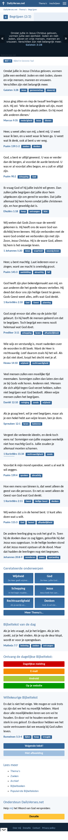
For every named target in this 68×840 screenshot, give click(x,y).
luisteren (36, 424)
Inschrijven (54, 3)
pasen (42, 557)
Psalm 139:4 (10, 475)
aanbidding (25, 272)
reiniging (25, 403)
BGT (7, 61)
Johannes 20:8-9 (12, 557)
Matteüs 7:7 (10, 645)
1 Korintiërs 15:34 (13, 454)
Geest (36, 303)
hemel (31, 522)
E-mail (34, 671)
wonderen (30, 557)
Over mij (17, 828)
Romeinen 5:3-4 (12, 737)
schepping (23, 177)
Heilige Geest (41, 501)
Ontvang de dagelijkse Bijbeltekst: (27, 657)
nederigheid (26, 121)
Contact (36, 828)
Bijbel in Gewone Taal (24, 61)
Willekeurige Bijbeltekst (20, 697)
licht (46, 211)
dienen (48, 121)
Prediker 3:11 (11, 332)
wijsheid (24, 363)
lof (48, 272)
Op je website (34, 685)
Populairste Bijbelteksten (24, 791)
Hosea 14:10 (10, 363)
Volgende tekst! (34, 746)
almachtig (39, 272)
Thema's (43, 3)
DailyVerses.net (10, 10)
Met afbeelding (34, 753)
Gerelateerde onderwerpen (23, 568)
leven (38, 333)
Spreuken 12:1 (11, 424)
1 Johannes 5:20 (12, 251)
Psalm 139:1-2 (11, 146)
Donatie (34, 816)
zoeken (26, 146)
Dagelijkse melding (34, 664)
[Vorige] (5, 17)
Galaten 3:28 (10, 90)
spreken (24, 475)
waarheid (38, 251)
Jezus (23, 90)
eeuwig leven (53, 251)
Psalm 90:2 (9, 176)
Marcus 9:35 (10, 120)
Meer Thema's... (34, 612)
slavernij (51, 90)
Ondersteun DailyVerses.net (23, 802)
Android (34, 678)
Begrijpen (32, 10)
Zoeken (14, 776)
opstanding (53, 557)
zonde (36, 403)
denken (36, 146)
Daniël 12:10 (10, 402)
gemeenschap (36, 90)
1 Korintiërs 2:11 (13, 501)
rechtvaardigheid (40, 363)
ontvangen (35, 211)
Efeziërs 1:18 (10, 211)
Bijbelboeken (17, 786)
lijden (27, 737)
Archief (14, 781)
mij (11, 808)
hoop (23, 211)
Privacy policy (48, 828)
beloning (24, 646)
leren (25, 424)
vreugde (47, 737)
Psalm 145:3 (10, 272)
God (34, 177)
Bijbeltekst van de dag (19, 624)
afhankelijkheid (51, 333)
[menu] (64, 5)
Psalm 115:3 (10, 522)
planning (47, 303)
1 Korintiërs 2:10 (13, 302)
